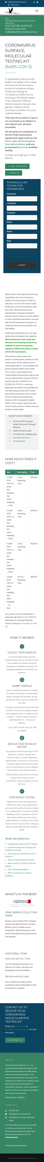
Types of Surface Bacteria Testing (21, 860)
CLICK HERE (28, 617)
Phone (10, 232)
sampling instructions (15, 669)
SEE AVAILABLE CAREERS (14, 1097)
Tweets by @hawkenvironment (16, 1145)
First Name (12, 194)
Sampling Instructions (21, 438)
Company (12, 213)
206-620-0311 (14, 5)
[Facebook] (34, 2)
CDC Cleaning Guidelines (18, 869)
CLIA (24, 147)
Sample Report (19, 441)
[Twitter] (37, 2)
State (10, 241)
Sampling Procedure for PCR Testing (22, 844)
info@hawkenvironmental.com (17, 1029)
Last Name (12, 203)
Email (10, 222)
